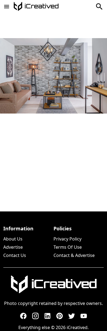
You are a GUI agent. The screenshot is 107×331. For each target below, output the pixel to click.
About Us (12, 239)
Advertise (13, 247)
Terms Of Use (68, 247)
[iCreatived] (53, 284)
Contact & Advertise (74, 255)
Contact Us (14, 255)
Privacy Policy (67, 239)
